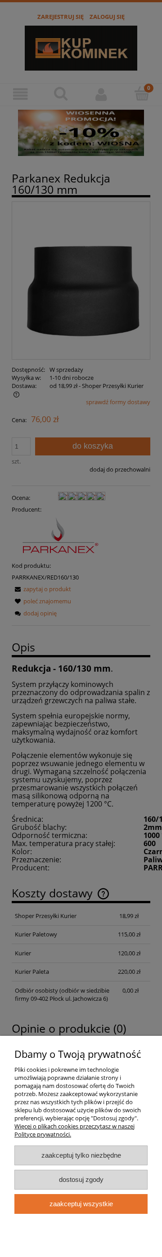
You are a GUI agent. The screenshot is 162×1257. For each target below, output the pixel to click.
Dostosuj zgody (81, 1179)
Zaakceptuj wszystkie (81, 1204)
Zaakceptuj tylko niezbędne (81, 1155)
